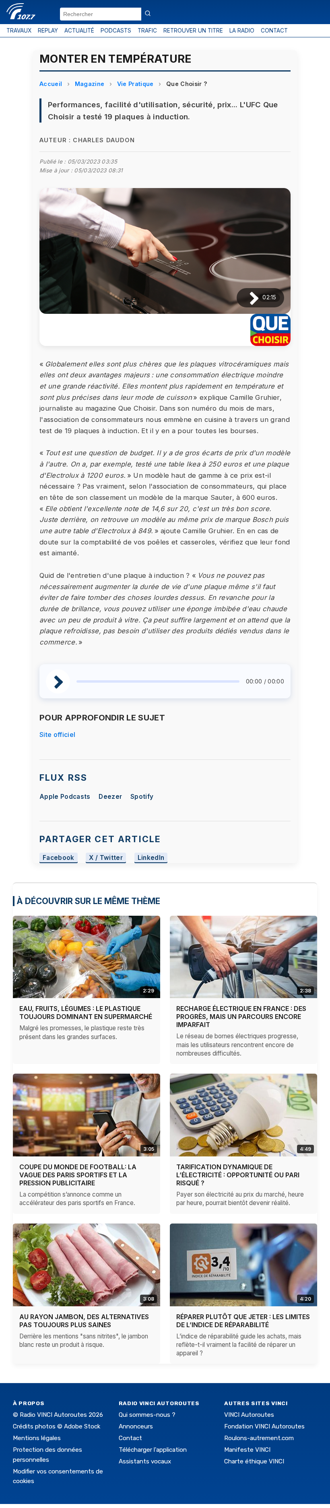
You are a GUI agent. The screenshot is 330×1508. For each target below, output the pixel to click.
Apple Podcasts (64, 796)
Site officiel (57, 734)
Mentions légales (37, 1438)
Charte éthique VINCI (254, 1461)
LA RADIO (241, 30)
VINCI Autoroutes (249, 1414)
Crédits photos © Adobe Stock (56, 1426)
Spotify (141, 796)
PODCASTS (116, 30)
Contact (130, 1438)
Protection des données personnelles (47, 1454)
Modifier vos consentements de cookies (58, 1476)
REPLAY (48, 30)
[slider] (157, 681)
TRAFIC (147, 30)
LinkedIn (151, 857)
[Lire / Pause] (248, 298)
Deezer (110, 796)
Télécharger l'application (153, 1449)
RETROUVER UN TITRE (193, 30)
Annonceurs (136, 1426)
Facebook (58, 857)
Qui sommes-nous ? (147, 1414)
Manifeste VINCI (247, 1449)
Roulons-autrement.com (259, 1438)
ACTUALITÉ (79, 30)
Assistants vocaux (145, 1461)
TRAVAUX (18, 30)
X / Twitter (106, 857)
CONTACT (274, 30)
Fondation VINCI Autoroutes (264, 1426)
